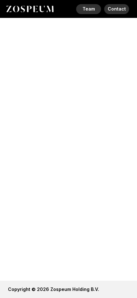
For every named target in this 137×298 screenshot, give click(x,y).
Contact (117, 9)
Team (89, 9)
